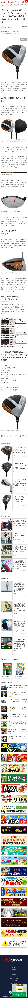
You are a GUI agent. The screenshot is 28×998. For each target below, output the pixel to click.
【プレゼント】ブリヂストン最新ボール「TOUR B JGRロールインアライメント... (17, 701)
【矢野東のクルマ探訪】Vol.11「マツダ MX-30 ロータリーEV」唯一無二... (17, 686)
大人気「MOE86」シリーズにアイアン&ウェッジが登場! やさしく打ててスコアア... (17, 716)
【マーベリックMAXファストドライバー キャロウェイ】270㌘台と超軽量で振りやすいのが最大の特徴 (14, 16)
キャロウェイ (16, 31)
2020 (8, 31)
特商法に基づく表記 (14, 978)
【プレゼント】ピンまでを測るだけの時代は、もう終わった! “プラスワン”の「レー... (17, 723)
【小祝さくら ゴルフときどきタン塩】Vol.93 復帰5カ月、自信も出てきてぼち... (17, 693)
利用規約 (14, 969)
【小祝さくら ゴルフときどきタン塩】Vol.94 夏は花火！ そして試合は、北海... (16, 708)
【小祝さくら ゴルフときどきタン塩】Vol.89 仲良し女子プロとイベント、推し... (17, 731)
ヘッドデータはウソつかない (7, 33)
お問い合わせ (14, 983)
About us (14, 967)
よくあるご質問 (14, 980)
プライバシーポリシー (14, 972)
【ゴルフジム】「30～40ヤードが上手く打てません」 (17, 737)
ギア (11, 31)
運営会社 (14, 974)
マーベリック (16, 33)
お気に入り (23, 39)
